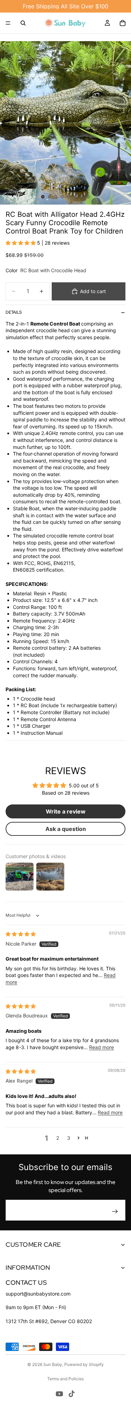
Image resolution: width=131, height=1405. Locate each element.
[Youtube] (59, 1394)
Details (14, 312)
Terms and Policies (65, 1378)
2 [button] (57, 1138)
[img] (21, 934)
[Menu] (8, 23)
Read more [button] (101, 1047)
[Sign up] (115, 1211)
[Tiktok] (71, 1394)
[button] (21, 243)
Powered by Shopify (84, 1364)
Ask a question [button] (65, 828)
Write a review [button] (66, 811)
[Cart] (122, 23)
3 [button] (68, 1138)
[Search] (23, 23)
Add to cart (93, 291)
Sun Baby (52, 1364)
